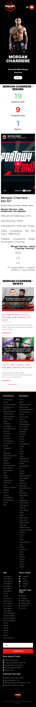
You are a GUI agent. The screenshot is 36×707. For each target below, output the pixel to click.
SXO (19, 703)
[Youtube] (31, 7)
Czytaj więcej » (6, 333)
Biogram (18, 77)
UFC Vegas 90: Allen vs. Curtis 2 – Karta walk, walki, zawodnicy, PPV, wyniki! (16, 317)
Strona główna (12, 384)
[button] (27, 7)
